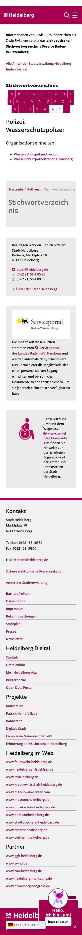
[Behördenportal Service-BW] (41, 324)
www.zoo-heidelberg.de (24, 871)
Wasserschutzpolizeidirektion (36, 154)
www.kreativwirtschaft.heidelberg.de (34, 784)
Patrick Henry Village (21, 713)
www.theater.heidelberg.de (26, 830)
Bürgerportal (16, 680)
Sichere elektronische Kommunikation (34, 571)
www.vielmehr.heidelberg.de (27, 837)
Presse (11, 631)
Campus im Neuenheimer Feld (29, 736)
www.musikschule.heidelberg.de (30, 807)
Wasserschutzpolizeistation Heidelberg (43, 159)
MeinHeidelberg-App (21, 672)
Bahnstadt (14, 721)
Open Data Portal (19, 687)
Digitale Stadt (16, 728)
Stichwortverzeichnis (39, 206)
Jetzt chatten (58, 921)
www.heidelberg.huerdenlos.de (55, 438)
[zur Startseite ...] (28, 916)
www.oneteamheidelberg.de (27, 815)
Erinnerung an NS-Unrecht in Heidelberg (36, 744)
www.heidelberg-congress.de (28, 886)
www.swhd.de (16, 863)
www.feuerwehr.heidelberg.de (29, 762)
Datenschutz (15, 601)
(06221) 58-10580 (31, 274)
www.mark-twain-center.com (28, 792)
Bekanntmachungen (21, 616)
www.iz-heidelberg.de (22, 777)
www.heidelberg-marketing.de (29, 878)
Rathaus (33, 189)
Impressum (14, 609)
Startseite (15, 189)
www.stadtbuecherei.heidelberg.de (32, 822)
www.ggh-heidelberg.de (24, 856)
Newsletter (14, 639)
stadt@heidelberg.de (32, 269)
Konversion (14, 706)
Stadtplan (13, 624)
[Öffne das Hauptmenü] (75, 15)
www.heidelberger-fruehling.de (29, 769)
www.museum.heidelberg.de (27, 799)
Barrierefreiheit (17, 593)
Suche (68, 15)
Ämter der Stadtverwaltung (26, 582)
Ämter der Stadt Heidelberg (36, 289)
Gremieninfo (15, 665)
